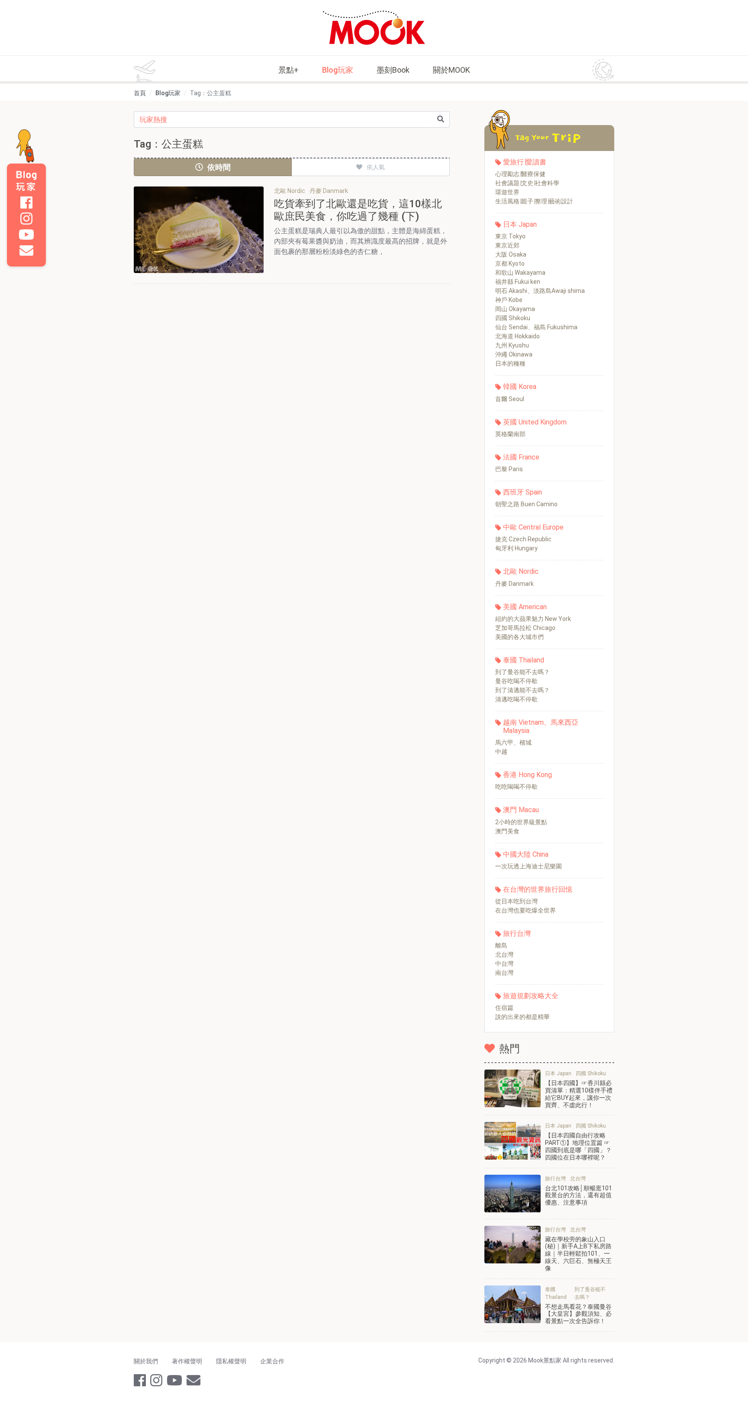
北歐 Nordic (520, 571)
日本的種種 (510, 363)
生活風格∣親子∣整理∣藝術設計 (534, 201)
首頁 (140, 93)
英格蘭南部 (510, 434)
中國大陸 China (525, 854)
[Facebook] (26, 202)
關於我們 (146, 1361)
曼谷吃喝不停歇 (516, 681)
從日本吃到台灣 (516, 901)
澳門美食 (507, 831)
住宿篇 (504, 1007)
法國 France (521, 457)
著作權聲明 (187, 1361)
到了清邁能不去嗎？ (522, 690)
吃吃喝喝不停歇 (516, 786)
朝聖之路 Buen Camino (526, 504)
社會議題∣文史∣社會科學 (527, 183)
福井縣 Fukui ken (517, 281)
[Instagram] (26, 218)
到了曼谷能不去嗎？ (522, 671)
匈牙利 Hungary (516, 548)
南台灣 (504, 972)
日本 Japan (520, 224)
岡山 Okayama (515, 308)
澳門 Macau (521, 810)
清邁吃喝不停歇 (516, 699)
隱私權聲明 (231, 1361)
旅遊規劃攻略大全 (530, 996)
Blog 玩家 (26, 180)
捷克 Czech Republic (523, 539)
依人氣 (376, 167)
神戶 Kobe (508, 299)
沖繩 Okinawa (513, 354)
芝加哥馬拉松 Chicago (525, 627)
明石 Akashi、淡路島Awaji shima (540, 290)
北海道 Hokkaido (517, 336)
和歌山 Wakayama (520, 272)
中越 (501, 751)
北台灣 (504, 954)
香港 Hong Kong (527, 775)
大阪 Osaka (510, 254)
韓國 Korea (519, 386)
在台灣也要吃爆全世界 (525, 910)
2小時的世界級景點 (521, 822)
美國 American (525, 607)
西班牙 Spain (522, 492)
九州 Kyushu (512, 345)
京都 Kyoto (510, 263)
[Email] (26, 250)
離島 (501, 945)
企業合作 (272, 1361)
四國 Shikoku (512, 318)
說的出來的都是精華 (522, 1016)
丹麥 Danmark (514, 583)
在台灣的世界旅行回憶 (537, 889)
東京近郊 (507, 245)
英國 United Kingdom (535, 422)
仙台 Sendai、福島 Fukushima (536, 327)
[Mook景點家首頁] (374, 27)
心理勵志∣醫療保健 (520, 173)
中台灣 (504, 963)
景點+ (288, 69)
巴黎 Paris (509, 469)
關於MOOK (451, 69)
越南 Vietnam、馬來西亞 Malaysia (540, 726)
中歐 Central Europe (533, 527)
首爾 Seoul (509, 398)
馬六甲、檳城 (513, 742)
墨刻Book (393, 69)
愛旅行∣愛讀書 (524, 162)
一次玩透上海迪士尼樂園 (528, 866)
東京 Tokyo (510, 236)
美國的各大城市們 (519, 636)
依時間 (219, 167)
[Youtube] (26, 234)
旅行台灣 (517, 933)
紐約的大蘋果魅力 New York (533, 618)
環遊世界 (507, 192)
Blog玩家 (337, 69)
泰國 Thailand (523, 660)
